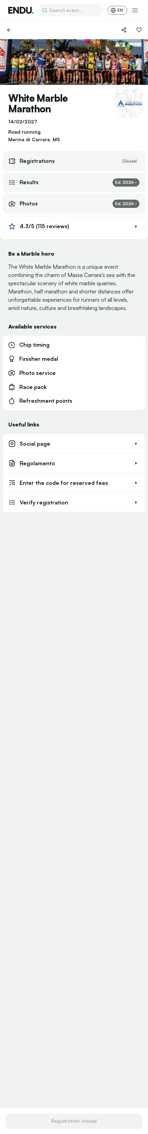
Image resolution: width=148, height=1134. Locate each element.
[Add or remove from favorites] (139, 30)
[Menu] (135, 10)
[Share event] (124, 30)
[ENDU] (21, 10)
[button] (74, 226)
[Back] (9, 30)
